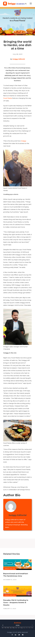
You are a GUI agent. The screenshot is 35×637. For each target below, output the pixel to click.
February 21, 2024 (9, 608)
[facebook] (12, 635)
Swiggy (23, 141)
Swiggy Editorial (19, 59)
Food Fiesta (7, 98)
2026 (17, 625)
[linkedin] (15, 635)
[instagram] (22, 635)
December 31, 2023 (9, 580)
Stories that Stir (10, 568)
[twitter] (19, 635)
